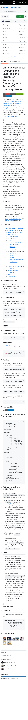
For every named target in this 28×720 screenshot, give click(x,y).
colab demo (12, 219)
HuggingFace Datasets (11, 504)
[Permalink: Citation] (1, 610)
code (6, 219)
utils (6, 50)
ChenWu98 (7, 21)
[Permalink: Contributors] (1, 633)
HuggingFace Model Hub (10, 116)
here (9, 209)
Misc (9, 274)
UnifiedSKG (13, 7)
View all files (14, 57)
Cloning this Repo (13, 236)
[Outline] (26, 61)
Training (12, 247)
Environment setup (15, 242)
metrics (6, 31)
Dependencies (12, 238)
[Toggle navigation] (2, 2)
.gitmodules (15, 531)
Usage (9, 240)
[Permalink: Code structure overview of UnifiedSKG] (1, 415)
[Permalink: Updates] (1, 201)
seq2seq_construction (10, 41)
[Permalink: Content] (1, 224)
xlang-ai (5, 7)
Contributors (11, 276)
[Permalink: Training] (1, 360)
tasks (6, 44)
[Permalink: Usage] (1, 326)
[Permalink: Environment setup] (1, 330)
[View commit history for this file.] (24, 21)
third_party (7, 47)
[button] (24, 292)
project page (6, 109)
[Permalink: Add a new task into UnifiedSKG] (1, 488)
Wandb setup (14, 244)
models (6, 34)
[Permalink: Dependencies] (1, 297)
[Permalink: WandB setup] (1, 343)
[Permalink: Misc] (1, 553)
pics (6, 37)
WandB (8, 346)
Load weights (14, 249)
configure (7, 25)
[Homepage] (14, 2)
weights (18, 219)
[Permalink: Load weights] (1, 407)
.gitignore (7, 53)
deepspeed (7, 28)
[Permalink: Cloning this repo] (1, 280)
